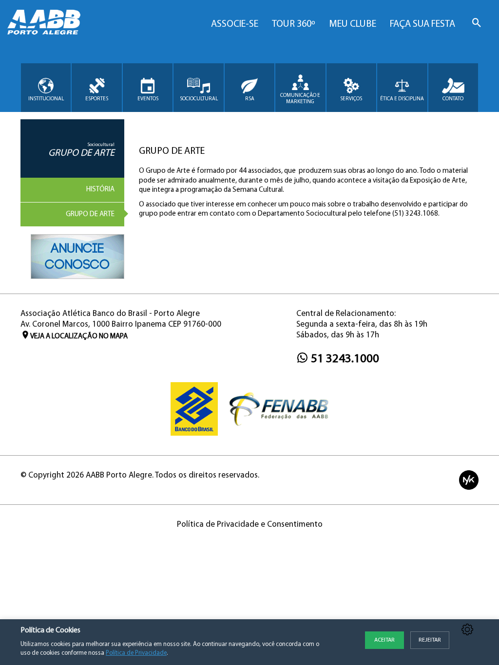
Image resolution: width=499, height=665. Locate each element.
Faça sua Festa (422, 24)
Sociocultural (199, 99)
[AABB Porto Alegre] (43, 22)
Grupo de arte (90, 214)
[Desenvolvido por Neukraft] (469, 480)
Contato (452, 99)
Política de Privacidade (136, 653)
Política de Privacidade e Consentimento (250, 524)
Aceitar (384, 640)
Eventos (147, 99)
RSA (249, 99)
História (100, 189)
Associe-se (234, 24)
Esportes (96, 99)
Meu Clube (352, 24)
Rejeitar (430, 640)
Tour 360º (293, 24)
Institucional (46, 99)
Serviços (351, 99)
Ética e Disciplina (402, 99)
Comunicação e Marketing (300, 99)
